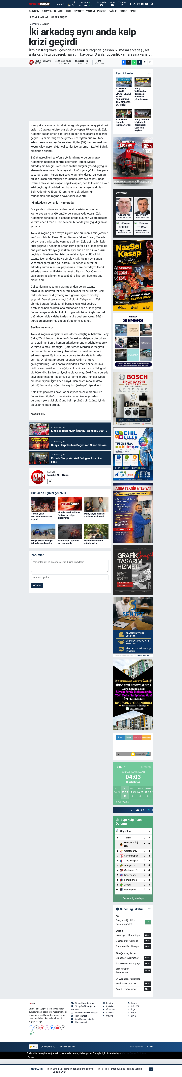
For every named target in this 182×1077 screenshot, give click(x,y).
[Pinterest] (41, 1027)
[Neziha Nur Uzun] (38, 476)
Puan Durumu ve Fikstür (86, 1012)
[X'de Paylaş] (128, 62)
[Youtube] (57, 1027)
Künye (134, 1003)
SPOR (133, 11)
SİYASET (79, 11)
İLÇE (68, 11)
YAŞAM (90, 11)
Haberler (34, 24)
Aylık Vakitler (123, 802)
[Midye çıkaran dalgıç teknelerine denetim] (43, 531)
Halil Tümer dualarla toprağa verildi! (123, 122)
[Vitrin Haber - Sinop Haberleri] (39, 4)
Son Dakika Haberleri (85, 1019)
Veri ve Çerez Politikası (134, 1053)
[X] (36, 1027)
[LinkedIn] (52, 1027)
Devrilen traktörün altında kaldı (93, 542)
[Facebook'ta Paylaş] (124, 62)
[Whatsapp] (31, 1032)
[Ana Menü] (151, 14)
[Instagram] (47, 1027)
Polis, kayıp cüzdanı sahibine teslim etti (94, 515)
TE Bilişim (148, 1046)
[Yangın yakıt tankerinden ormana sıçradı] (43, 504)
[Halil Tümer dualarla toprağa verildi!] (124, 113)
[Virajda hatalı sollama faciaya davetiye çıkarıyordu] (70, 503)
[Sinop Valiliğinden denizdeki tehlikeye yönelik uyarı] (143, 82)
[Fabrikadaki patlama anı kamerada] (70, 531)
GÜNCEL (59, 11)
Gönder (37, 585)
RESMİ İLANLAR (39, 17)
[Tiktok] (62, 1027)
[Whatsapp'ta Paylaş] (134, 62)
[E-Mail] (49, 481)
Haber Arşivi (81, 1022)
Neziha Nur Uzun (58, 475)
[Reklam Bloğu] (133, 161)
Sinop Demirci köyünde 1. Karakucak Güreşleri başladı (142, 125)
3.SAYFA (47, 11)
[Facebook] (31, 1027)
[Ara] (152, 4)
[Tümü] (149, 73)
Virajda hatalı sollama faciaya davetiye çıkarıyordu (69, 515)
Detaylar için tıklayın (133, 898)
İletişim (109, 1003)
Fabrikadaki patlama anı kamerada (68, 542)
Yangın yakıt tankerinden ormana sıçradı (41, 516)
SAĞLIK (113, 11)
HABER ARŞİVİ (59, 17)
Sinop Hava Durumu (84, 1003)
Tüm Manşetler (82, 1016)
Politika (101, 11)
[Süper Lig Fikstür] (149, 909)
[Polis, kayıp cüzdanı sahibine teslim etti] (96, 504)
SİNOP (123, 11)
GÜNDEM (34, 11)
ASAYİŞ (45, 24)
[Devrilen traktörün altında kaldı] (96, 531)
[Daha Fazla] (139, 62)
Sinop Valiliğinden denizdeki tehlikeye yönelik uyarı (141, 94)
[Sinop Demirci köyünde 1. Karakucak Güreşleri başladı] (143, 113)
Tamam (32, 1057)
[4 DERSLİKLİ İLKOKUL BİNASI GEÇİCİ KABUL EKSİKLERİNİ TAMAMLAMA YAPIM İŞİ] (124, 82)
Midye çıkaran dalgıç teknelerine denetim (41, 542)
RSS (35, 1046)
